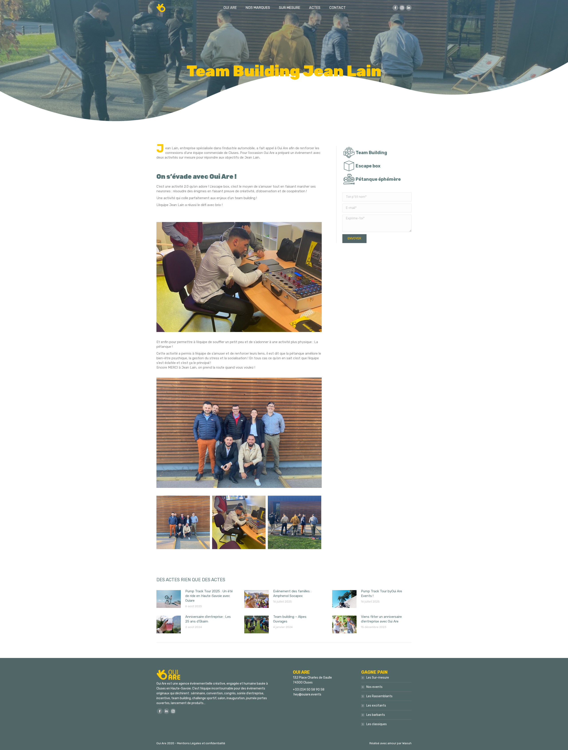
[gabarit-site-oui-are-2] (294, 522)
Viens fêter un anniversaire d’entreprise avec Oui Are (381, 619)
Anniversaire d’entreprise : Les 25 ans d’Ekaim (208, 619)
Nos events (374, 687)
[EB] (239, 522)
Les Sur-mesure (377, 677)
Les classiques (376, 724)
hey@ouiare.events (307, 694)
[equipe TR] (183, 522)
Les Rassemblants (379, 696)
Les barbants (375, 715)
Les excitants (376, 705)
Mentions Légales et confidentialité (201, 743)
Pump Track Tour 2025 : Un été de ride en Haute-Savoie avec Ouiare (209, 596)
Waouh (407, 743)
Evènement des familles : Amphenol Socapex (292, 593)
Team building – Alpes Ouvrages (289, 619)
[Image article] (168, 599)
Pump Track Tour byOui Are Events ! (381, 593)
